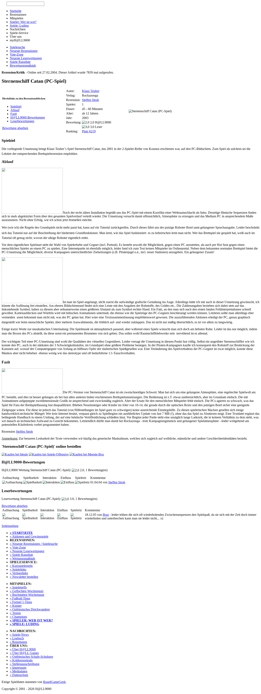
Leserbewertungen (22, 121)
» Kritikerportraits (21, 660)
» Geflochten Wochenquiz (26, 591)
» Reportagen (18, 642)
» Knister (16, 605)
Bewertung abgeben (15, 128)
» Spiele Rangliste (21, 555)
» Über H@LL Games (24, 653)
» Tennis (15, 613)
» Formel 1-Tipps (21, 602)
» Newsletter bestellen (24, 577)
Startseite (15, 11)
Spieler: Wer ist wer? (23, 22)
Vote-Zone (16, 54)
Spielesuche (17, 47)
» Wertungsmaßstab (22, 558)
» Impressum (18, 667)
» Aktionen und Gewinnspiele (29, 536)
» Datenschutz (19, 675)
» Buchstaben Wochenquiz (27, 594)
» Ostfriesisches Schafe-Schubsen (31, 656)
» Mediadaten (18, 671)
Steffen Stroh (90, 100)
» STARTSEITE (21, 533)
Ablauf (14, 110)
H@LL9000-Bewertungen (27, 117)
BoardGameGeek (54, 682)
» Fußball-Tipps (20, 598)
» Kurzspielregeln (21, 566)
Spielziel (15, 106)
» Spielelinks (18, 569)
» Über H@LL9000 (23, 649)
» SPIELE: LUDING (24, 624)
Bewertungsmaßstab (23, 65)
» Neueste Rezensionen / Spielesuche (34, 544)
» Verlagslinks (19, 573)
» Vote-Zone (18, 547)
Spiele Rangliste (20, 62)
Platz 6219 (89, 131)
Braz (106, 514)
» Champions (18, 616)
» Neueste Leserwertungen (27, 551)
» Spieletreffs (18, 587)
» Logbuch (17, 638)
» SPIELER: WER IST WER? (31, 620)
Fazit (13, 113)
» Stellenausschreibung (24, 664)
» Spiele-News (19, 634)
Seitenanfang (10, 526)
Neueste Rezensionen (24, 51)
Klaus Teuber (90, 91)
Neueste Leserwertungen (26, 58)
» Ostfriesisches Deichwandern (30, 609)
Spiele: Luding (19, 25)
